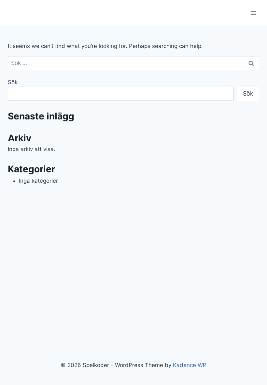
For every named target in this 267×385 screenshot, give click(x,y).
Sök (13, 82)
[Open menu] (253, 13)
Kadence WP (189, 365)
